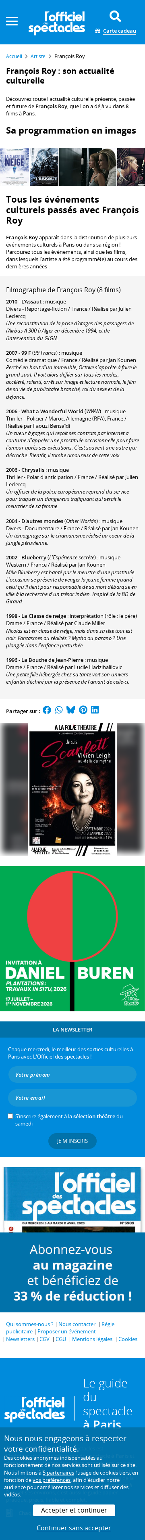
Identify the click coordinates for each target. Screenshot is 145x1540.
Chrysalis (32, 469)
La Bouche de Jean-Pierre (52, 659)
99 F (26, 352)
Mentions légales (92, 1339)
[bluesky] (71, 711)
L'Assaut (31, 301)
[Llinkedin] (95, 711)
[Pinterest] (83, 711)
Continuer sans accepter (74, 1527)
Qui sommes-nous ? (30, 1324)
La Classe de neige (43, 615)
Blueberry (33, 557)
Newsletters (20, 1339)
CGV (44, 1339)
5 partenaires (58, 1472)
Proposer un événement (66, 1331)
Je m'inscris (72, 1141)
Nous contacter (76, 1324)
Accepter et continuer (74, 1510)
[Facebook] (47, 711)
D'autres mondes (42, 521)
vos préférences (51, 1480)
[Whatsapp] (59, 711)
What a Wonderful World (52, 411)
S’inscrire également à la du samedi (69, 1120)
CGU (61, 1339)
